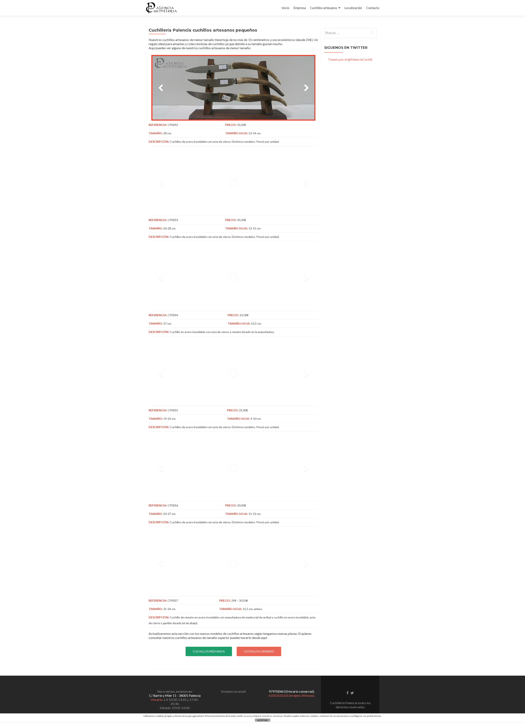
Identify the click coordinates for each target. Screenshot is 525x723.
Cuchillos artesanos (323, 8)
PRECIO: (231, 125)
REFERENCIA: (158, 125)
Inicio (285, 8)
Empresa (299, 8)
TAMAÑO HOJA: (236, 133)
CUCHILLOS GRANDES (259, 651)
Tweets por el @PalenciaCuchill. (350, 59)
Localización (353, 8)
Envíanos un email (233, 691)
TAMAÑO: (156, 133)
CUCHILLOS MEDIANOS (209, 651)
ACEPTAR (262, 720)
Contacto (372, 8)
